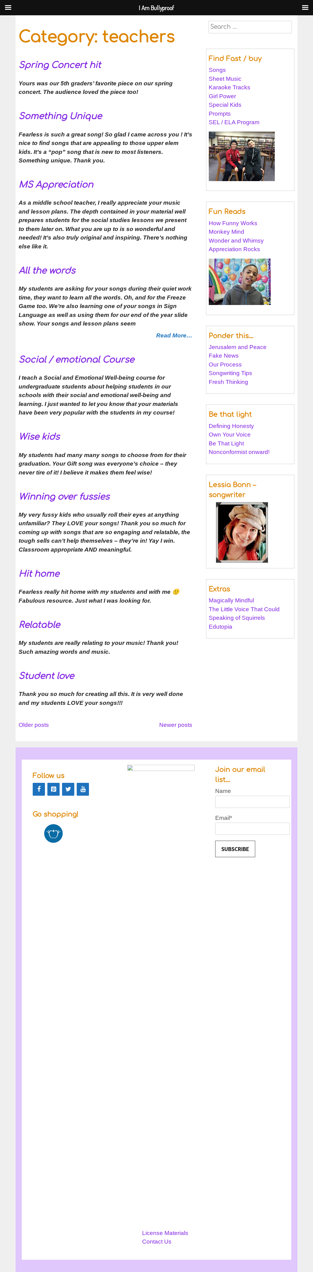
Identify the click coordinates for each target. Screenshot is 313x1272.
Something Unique (60, 116)
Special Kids (225, 105)
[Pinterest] (53, 789)
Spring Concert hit (60, 65)
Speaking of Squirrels (237, 618)
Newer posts (175, 725)
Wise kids (39, 437)
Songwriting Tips (230, 373)
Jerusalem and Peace (238, 347)
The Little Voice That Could (244, 609)
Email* (223, 818)
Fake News (224, 355)
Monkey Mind (226, 232)
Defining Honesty (231, 426)
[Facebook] (39, 789)
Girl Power (222, 96)
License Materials (165, 1233)
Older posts (34, 725)
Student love (46, 676)
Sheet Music (225, 79)
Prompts (220, 113)
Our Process (225, 364)
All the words (47, 271)
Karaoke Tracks (229, 87)
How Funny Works (233, 223)
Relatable (39, 625)
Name (223, 791)
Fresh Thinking (228, 382)
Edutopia (220, 626)
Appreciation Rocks (234, 249)
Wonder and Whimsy (236, 240)
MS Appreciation (56, 185)
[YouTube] (83, 789)
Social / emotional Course (76, 360)
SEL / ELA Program (235, 122)
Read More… (174, 335)
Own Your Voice (230, 434)
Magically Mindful (231, 600)
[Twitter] (68, 789)
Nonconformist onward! (239, 452)
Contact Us (156, 1241)
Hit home (39, 574)
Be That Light (226, 443)
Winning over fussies (64, 497)
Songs (217, 70)
